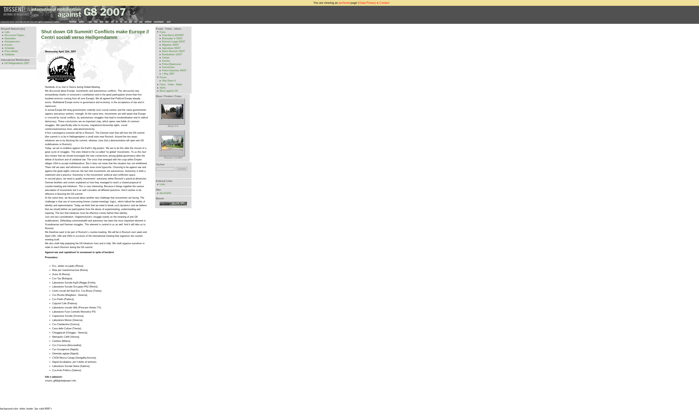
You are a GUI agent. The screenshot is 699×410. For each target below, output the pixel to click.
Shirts (163, 87)
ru (135, 21)
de (21, 22)
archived (344, 2)
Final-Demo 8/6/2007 (173, 35)
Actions (9, 44)
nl (126, 21)
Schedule (9, 48)
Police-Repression (171, 64)
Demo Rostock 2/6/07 (173, 51)
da (101, 21)
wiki (81, 21)
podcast (48, 22)
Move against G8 (169, 90)
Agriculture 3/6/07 (171, 48)
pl (130, 21)
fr (28, 22)
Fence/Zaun (168, 67)
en (17, 22)
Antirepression (12, 41)
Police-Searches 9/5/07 (174, 70)
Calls (7, 32)
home (73, 21)
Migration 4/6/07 (170, 44)
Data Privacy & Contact (374, 2)
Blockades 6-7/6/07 (172, 38)
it (24, 22)
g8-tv (41, 22)
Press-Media (11, 51)
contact (158, 21)
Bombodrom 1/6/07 (172, 54)
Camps (165, 57)
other (148, 21)
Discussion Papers (14, 35)
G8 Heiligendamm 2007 (17, 63)
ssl (168, 21)
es (32, 22)
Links (162, 184)
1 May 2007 (168, 73)
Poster (163, 77)
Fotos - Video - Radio (171, 84)
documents (165, 193)
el (36, 22)
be (95, 21)
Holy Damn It (169, 80)
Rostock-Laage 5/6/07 (173, 41)
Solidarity (9, 54)
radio (56, 22)
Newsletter (10, 38)
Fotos (163, 32)
